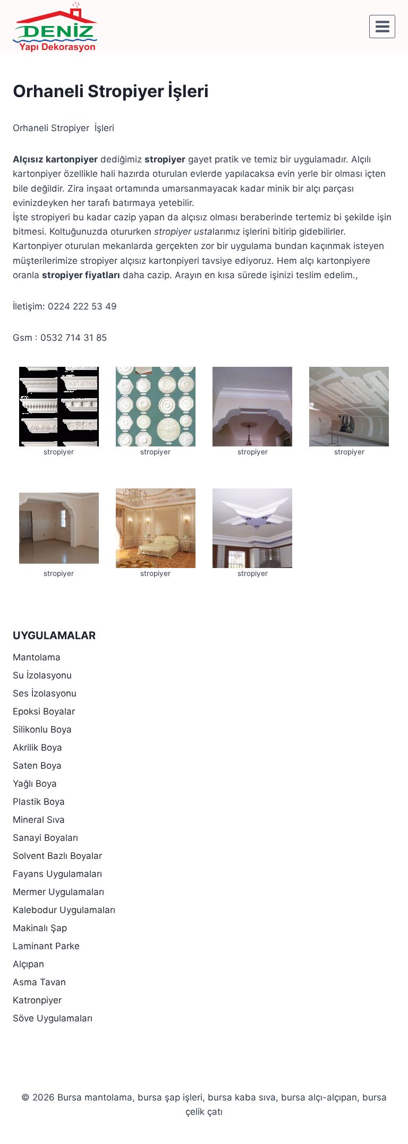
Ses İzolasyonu (44, 693)
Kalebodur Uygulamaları (64, 910)
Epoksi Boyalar (44, 711)
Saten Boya (37, 765)
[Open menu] (382, 26)
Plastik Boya (39, 801)
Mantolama (37, 657)
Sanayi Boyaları (45, 837)
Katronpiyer (37, 1000)
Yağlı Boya (35, 783)
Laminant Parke (46, 946)
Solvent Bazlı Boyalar (57, 855)
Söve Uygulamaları (52, 1018)
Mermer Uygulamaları (58, 892)
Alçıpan (28, 964)
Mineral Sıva (39, 819)
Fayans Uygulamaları (57, 873)
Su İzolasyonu (42, 675)
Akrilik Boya (37, 747)
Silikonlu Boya (42, 729)
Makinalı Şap (40, 928)
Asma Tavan (39, 982)
